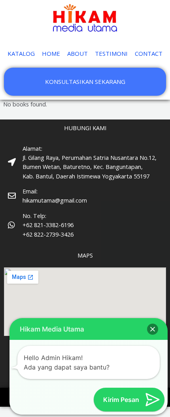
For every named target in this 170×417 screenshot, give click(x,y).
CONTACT (148, 53)
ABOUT (77, 53)
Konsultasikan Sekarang (85, 81)
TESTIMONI (111, 53)
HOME (51, 53)
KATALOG (21, 53)
